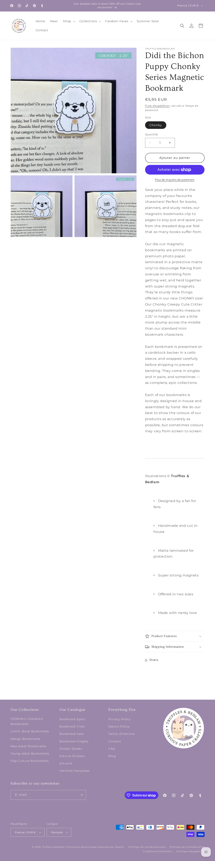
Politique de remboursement (146, 846)
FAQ (111, 749)
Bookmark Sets (71, 734)
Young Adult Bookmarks (29, 753)
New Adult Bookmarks (28, 746)
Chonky (155, 125)
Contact (114, 741)
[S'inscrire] (81, 795)
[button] (68, 21)
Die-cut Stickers (72, 756)
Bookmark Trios (72, 726)
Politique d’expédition (190, 851)
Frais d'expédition (157, 105)
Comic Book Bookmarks (29, 731)
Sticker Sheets (70, 749)
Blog (112, 756)
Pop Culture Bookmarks (29, 761)
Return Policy (119, 726)
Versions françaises (74, 771)
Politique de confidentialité (187, 846)
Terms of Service (121, 734)
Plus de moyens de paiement (174, 179)
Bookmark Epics (72, 719)
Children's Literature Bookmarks (26, 721)
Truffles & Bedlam (53, 846)
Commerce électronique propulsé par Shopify (95, 846)
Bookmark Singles (74, 741)
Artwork (65, 763)
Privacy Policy (119, 719)
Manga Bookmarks (25, 739)
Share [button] (153, 660)
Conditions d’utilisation (157, 851)
